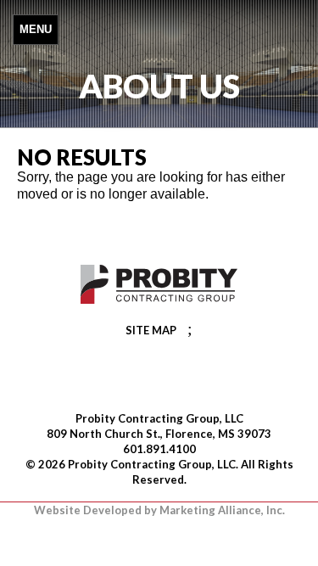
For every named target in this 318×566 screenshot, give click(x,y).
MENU (36, 29)
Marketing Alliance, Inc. (222, 510)
